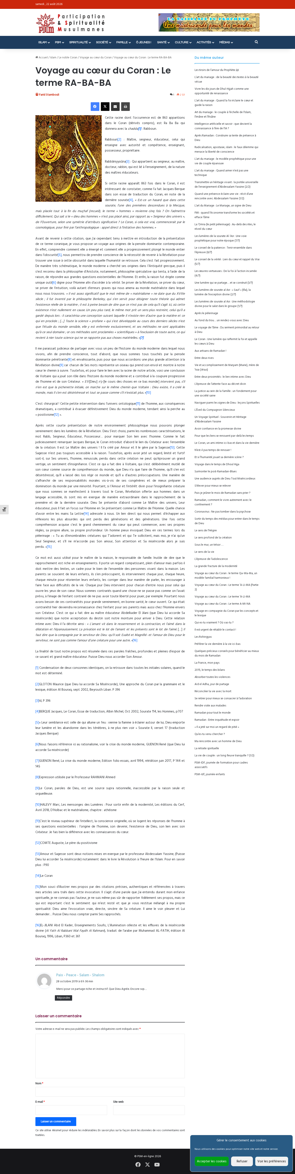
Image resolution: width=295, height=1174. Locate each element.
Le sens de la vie (204, 552)
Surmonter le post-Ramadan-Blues (215, 471)
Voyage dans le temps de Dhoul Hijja (217, 464)
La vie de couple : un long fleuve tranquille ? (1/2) (224, 755)
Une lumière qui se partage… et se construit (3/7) (224, 283)
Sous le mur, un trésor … (209, 545)
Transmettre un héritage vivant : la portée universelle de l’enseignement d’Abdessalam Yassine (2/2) (226, 184)
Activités (204, 42)
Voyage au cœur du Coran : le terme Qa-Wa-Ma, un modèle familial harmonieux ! (226, 575)
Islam (42, 42)
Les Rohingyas (203, 637)
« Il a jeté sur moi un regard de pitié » (217, 727)
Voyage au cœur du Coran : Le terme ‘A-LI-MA (222, 596)
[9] (61, 365)
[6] (54, 282)
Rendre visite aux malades (210, 705)
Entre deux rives (204, 358)
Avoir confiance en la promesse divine (218, 428)
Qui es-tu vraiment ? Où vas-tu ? (214, 622)
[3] (127, 161)
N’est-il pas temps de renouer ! (213, 450)
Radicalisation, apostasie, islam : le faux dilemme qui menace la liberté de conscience (226, 149)
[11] (138, 403)
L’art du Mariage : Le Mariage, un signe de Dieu (223, 205)
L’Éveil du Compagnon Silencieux (215, 410)
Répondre (63, 997)
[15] (49, 546)
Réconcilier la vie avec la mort (213, 691)
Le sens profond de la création (213, 537)
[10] (148, 392)
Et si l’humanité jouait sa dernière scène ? (219, 457)
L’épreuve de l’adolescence (211, 559)
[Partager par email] (115, 106)
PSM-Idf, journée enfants (210, 774)
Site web (118, 1102)
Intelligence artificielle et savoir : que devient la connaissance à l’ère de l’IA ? (223, 126)
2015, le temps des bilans (210, 670)
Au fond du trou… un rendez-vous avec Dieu (222, 320)
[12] (56, 414)
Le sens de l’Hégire (206, 530)
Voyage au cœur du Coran (96, 57)
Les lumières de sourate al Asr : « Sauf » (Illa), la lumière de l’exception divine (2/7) (223, 292)
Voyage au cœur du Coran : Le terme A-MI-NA (222, 604)
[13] (172, 447)
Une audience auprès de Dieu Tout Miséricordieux (225, 478)
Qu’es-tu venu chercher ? (210, 734)
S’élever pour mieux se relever (213, 486)
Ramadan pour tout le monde (213, 713)
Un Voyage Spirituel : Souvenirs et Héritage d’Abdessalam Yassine (220, 419)
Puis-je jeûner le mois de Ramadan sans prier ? (222, 493)
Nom (39, 1083)
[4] (131, 200)
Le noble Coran (68, 57)
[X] (105, 106)
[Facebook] (95, 106)
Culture (181, 42)
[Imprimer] (125, 106)
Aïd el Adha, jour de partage (212, 684)
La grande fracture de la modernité (216, 566)
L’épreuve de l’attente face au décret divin (220, 384)
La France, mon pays (207, 663)
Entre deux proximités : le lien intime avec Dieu (223, 377)
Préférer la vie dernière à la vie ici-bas (217, 644)
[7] (37, 760)
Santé (162, 42)
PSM (58, 42)
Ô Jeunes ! (143, 42)
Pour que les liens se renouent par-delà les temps (224, 436)
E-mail (40, 1102)
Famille (122, 42)
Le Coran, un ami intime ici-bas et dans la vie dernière (227, 443)
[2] (119, 139)
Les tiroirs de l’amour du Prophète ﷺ (217, 70)
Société (102, 42)
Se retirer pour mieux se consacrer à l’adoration (223, 698)
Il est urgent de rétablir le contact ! (215, 630)
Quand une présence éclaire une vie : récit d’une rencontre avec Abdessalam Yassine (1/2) (224, 196)
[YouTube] (157, 1164)
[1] (36, 668)
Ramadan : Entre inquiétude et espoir (217, 720)
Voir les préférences (271, 1161)
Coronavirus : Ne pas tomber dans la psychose (223, 512)
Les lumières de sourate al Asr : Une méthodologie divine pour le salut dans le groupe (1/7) (225, 303)
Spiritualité (78, 42)
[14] (86, 513)
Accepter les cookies (212, 1161)
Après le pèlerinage (206, 313)
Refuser (242, 1161)
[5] (60, 255)
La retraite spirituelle (207, 748)
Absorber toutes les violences (212, 677)
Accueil (43, 57)
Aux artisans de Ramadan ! (210, 351)
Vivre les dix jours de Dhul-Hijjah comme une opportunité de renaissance (222, 91)
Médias (224, 42)
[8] (69, 359)
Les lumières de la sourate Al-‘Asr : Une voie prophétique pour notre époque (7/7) (221, 238)
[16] (135, 640)
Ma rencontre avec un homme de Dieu (218, 741)
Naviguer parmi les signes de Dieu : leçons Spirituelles (227, 403)
